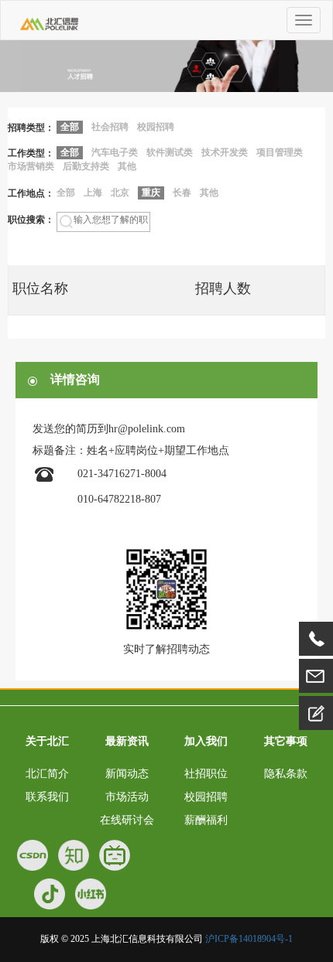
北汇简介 (47, 773)
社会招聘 (110, 126)
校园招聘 (155, 126)
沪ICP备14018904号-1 (249, 938)
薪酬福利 (206, 820)
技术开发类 (224, 152)
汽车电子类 (114, 152)
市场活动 (127, 797)
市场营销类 (31, 166)
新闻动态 (127, 773)
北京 (120, 192)
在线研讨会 (127, 820)
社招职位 (206, 773)
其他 (127, 166)
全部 (66, 192)
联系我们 (47, 797)
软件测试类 (169, 152)
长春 (182, 192)
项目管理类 (279, 152)
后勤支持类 (86, 166)
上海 (93, 192)
